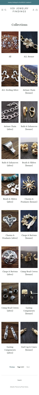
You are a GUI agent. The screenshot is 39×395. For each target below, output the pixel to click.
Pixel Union (24, 387)
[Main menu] (2, 10)
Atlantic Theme (14, 387)
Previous (12, 367)
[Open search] (5, 10)
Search (20, 380)
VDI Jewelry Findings (19, 10)
